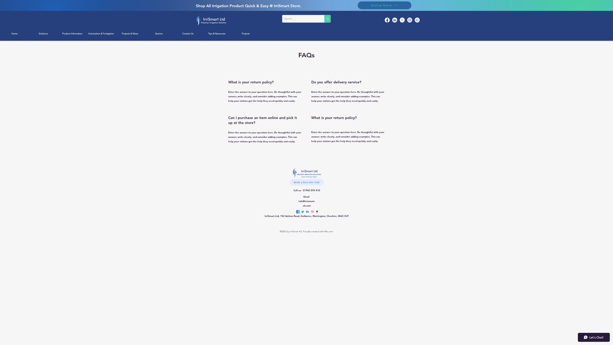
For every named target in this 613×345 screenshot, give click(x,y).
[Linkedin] (307, 211)
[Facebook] (387, 20)
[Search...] (327, 19)
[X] (402, 20)
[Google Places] (417, 20)
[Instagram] (409, 20)
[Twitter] (302, 211)
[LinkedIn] (394, 20)
